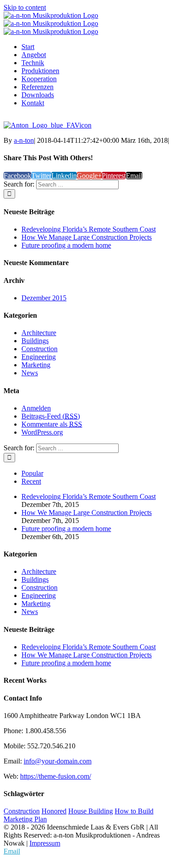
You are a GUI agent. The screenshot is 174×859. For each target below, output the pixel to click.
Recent (31, 481)
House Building (90, 811)
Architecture (38, 332)
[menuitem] (95, 47)
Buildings (35, 340)
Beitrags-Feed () (50, 416)
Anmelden (36, 408)
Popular (32, 473)
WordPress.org (42, 432)
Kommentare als (51, 424)
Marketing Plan (25, 819)
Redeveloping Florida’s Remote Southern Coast (88, 229)
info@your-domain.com (57, 761)
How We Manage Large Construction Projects (86, 237)
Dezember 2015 (43, 298)
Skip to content (25, 7)
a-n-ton (24, 140)
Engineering (38, 357)
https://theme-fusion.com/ (55, 776)
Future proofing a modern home (66, 245)
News (29, 373)
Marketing (35, 365)
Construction (39, 349)
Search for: (19, 184)
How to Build (134, 811)
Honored (53, 811)
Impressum (44, 843)
